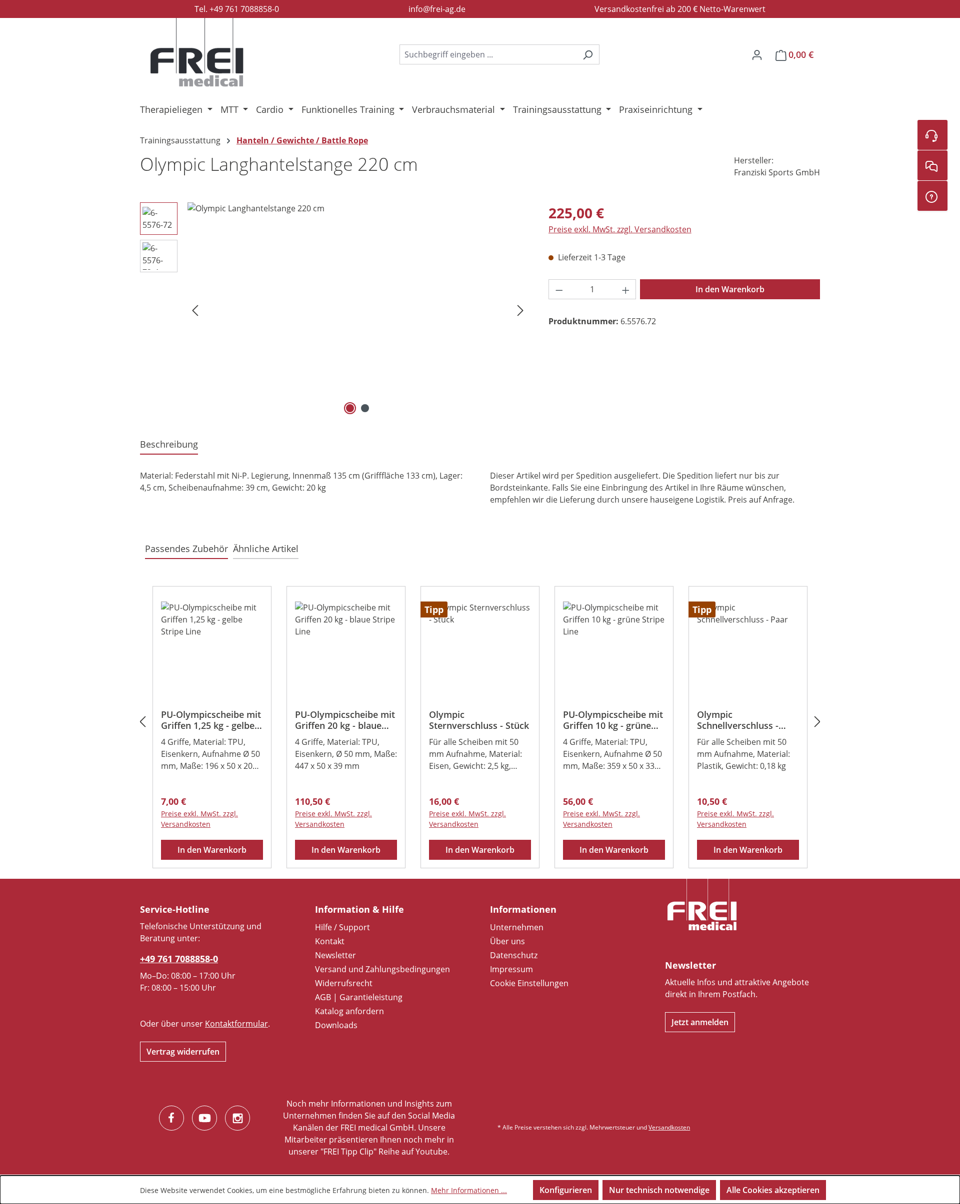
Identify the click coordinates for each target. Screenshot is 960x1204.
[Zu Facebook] (171, 1118)
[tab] (169, 445)
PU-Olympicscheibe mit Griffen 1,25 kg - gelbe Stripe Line (211, 720)
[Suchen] (588, 54)
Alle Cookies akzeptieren (773, 1190)
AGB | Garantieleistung (358, 997)
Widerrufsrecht (343, 983)
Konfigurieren (566, 1190)
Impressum (511, 969)
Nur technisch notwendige (659, 1190)
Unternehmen (517, 927)
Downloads (336, 1025)
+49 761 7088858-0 (179, 959)
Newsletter (335, 955)
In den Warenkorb (730, 289)
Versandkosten (669, 1127)
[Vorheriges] (195, 310)
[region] (334, 309)
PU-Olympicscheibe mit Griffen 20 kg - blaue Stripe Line (345, 720)
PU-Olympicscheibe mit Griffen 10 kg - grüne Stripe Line (613, 720)
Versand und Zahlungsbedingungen (382, 969)
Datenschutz (514, 955)
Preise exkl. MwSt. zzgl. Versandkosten (620, 229)
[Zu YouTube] (204, 1118)
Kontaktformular (236, 1023)
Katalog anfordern (349, 1011)
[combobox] (488, 54)
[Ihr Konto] (757, 54)
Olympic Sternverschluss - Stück (479, 720)
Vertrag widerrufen (183, 1051)
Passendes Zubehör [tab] (186, 549)
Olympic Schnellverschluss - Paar (737, 720)
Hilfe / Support (342, 927)
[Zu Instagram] (237, 1118)
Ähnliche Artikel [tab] (265, 549)
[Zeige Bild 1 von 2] (350, 408)
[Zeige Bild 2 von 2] (365, 408)
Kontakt (329, 941)
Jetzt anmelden (700, 1022)
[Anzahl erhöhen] (626, 289)
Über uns (507, 941)
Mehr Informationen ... (469, 1190)
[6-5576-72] (358, 309)
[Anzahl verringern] (559, 289)
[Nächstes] (520, 310)
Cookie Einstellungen (529, 983)
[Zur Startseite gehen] (197, 52)
